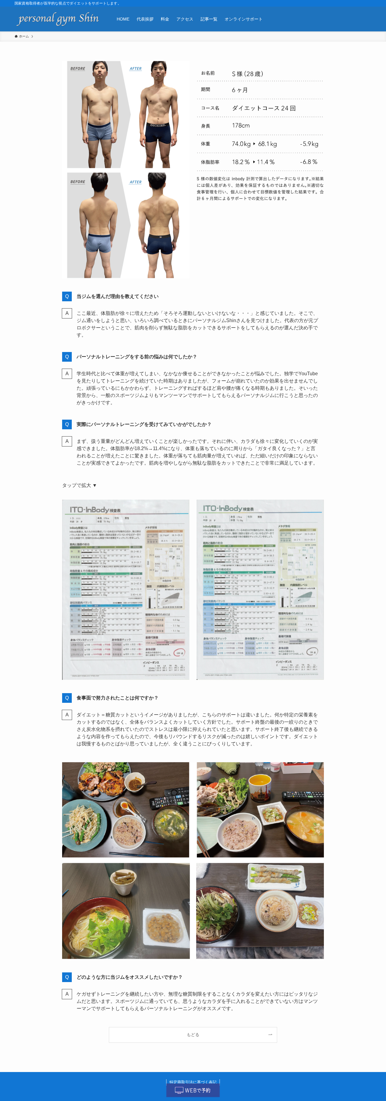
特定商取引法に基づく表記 (193, 1082)
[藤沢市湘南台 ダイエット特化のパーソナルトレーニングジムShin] (57, 19)
